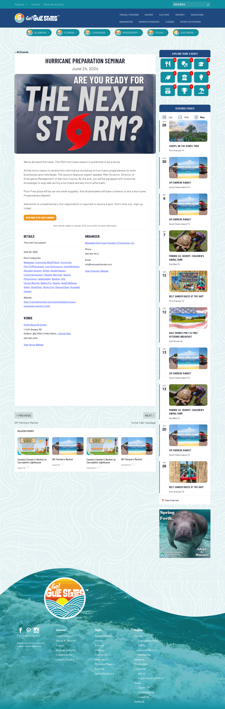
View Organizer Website (96, 270)
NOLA (141, 673)
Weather (56, 278)
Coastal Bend (146, 692)
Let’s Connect (64, 636)
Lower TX (144, 697)
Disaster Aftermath (53, 274)
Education (197, 14)
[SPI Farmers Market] (188, 168)
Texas (159, 32)
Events (36, 4)
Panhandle (144, 654)
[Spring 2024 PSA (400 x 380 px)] (184, 557)
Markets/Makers (149, 22)
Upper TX (143, 687)
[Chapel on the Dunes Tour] (188, 131)
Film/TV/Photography (34, 266)
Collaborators (64, 654)
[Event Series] (28, 467)
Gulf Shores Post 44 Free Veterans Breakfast (183, 334)
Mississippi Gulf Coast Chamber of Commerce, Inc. (110, 242)
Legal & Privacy (65, 659)
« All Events (21, 52)
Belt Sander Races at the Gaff (186, 296)
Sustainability (44, 278)
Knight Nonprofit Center (35, 324)
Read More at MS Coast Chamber (40, 217)
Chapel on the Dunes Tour (184, 146)
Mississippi (130, 32)
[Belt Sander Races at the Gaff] (188, 281)
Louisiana (98, 32)
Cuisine (169, 22)
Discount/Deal (62, 287)
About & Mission (66, 640)
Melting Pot (46, 283)
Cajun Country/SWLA (151, 678)
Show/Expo (36, 287)
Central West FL (148, 650)
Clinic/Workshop (71, 266)
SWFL (141, 645)
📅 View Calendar (170, 500)
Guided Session (58, 270)
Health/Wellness (69, 283)
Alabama (40, 32)
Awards (56, 283)
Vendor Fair (48, 287)
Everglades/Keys (148, 640)
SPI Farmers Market (62, 459)
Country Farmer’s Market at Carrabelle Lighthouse (32, 461)
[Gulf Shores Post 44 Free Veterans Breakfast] (188, 318)
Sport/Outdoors (190, 22)
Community (66, 262)
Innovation (126, 22)
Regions (19, 4)
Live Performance (53, 266)
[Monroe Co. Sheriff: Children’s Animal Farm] (188, 241)
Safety (27, 287)
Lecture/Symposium (33, 274)
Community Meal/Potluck (47, 262)
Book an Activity (54, 4)
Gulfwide (187, 32)
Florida (69, 32)
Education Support (33, 270)
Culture (164, 14)
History (180, 14)
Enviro (149, 14)
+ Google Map (64, 333)
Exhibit (46, 270)
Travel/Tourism (129, 14)
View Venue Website (33, 344)
